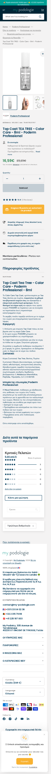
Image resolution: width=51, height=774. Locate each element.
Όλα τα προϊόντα (9, 30)
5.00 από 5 (11, 451)
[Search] (40, 17)
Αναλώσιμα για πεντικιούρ (30, 30)
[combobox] (23, 17)
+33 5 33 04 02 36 (15, 604)
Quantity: (6, 167)
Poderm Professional (21, 27)
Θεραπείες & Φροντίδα (12, 38)
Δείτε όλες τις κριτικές (13, 483)
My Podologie (19, 555)
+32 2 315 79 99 (14, 608)
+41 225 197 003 (14, 613)
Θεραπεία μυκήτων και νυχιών (19, 34)
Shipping (16, 159)
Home (5, 27)
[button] (4, 10)
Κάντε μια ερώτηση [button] (18, 492)
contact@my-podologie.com (19, 599)
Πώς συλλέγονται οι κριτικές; (16, 536)
